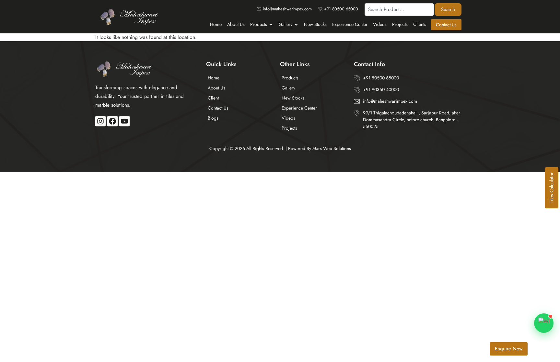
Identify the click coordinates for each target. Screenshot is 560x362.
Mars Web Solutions (331, 148)
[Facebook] (112, 121)
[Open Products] (271, 24)
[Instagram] (100, 121)
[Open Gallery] (296, 24)
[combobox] (399, 9)
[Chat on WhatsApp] (544, 323)
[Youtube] (124, 121)
